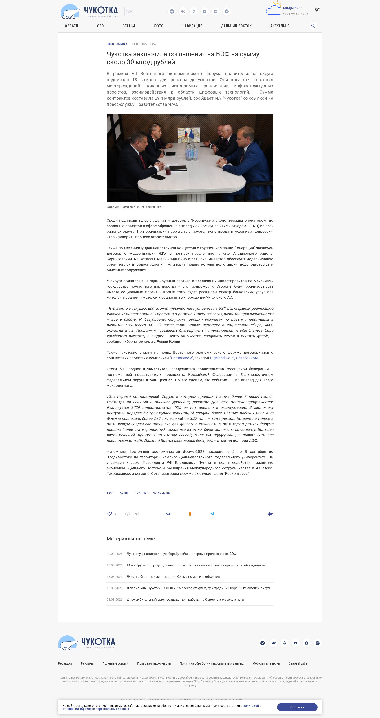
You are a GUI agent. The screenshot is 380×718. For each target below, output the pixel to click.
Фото (159, 25)
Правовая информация (154, 663)
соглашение (161, 492)
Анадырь (290, 8)
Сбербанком (247, 358)
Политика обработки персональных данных (212, 663)
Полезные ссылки (115, 663)
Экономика (117, 44)
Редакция (65, 663)
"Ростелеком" (181, 358)
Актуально (280, 25)
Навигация (192, 25)
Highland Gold (222, 358)
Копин (124, 492)
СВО (100, 25)
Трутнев (141, 492)
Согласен (297, 707)
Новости (70, 25)
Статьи (129, 25)
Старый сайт (298, 663)
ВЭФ (110, 492)
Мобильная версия (266, 663)
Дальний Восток (236, 25)
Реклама (87, 663)
